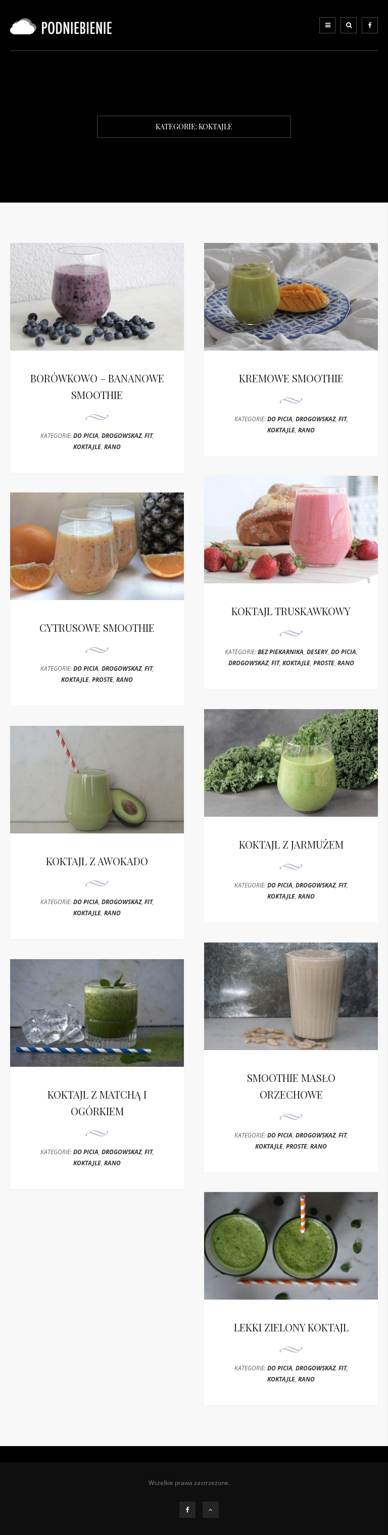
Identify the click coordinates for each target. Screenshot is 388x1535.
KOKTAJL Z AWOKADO (97, 861)
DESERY (317, 652)
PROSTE (323, 663)
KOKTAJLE (87, 446)
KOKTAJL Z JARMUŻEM (291, 844)
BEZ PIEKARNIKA (281, 652)
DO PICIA (86, 435)
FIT (148, 435)
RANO (112, 446)
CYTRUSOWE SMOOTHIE (97, 627)
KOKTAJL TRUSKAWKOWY (291, 611)
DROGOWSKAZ (121, 435)
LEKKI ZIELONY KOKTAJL (291, 1327)
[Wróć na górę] (211, 1510)
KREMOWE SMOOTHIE (291, 378)
